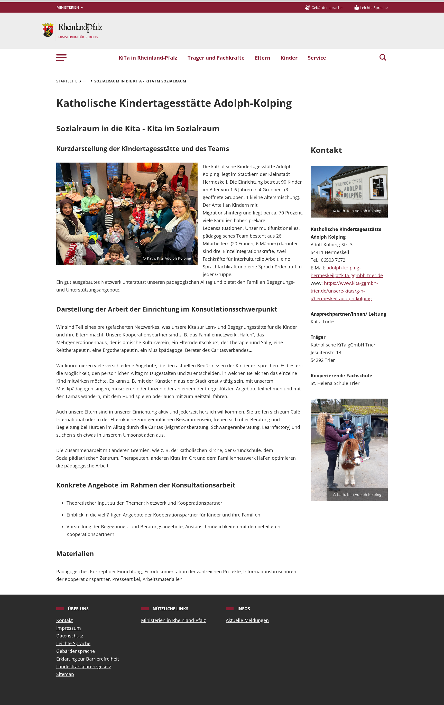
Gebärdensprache (75, 651)
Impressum (68, 628)
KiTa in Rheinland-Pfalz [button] (148, 57)
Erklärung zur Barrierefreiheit (87, 659)
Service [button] (317, 57)
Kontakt (64, 620)
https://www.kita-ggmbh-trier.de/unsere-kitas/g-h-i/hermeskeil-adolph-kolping (344, 291)
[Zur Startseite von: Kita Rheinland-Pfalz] (72, 30)
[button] (61, 57)
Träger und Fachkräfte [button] (216, 57)
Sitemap (65, 674)
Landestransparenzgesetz (83, 666)
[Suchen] (383, 57)
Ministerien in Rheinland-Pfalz (173, 620)
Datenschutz (69, 636)
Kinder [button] (289, 57)
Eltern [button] (262, 57)
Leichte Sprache (73, 643)
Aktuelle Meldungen (247, 620)
